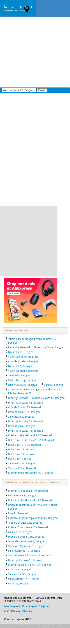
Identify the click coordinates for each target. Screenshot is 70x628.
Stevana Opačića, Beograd (22, 574)
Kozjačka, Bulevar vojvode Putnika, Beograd (33, 518)
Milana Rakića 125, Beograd (23, 578)
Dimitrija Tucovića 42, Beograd (25, 402)
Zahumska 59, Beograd (21, 416)
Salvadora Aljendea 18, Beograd (26, 546)
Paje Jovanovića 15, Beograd (24, 550)
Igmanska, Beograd (19, 347)
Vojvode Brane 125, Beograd (24, 407)
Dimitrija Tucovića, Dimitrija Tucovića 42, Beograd (36, 398)
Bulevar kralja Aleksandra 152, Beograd (30, 472)
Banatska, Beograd (18, 583)
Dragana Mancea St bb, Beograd (26, 536)
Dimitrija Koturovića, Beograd (25, 560)
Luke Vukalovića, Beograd (22, 384)
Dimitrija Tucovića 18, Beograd (25, 430)
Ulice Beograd (29, 606)
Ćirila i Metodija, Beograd (22, 380)
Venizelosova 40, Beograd (22, 495)
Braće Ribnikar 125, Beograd (24, 412)
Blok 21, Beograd (18, 513)
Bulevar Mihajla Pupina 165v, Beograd (30, 564)
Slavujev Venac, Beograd (22, 468)
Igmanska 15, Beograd (20, 352)
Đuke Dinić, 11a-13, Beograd (24, 444)
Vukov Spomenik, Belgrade (23, 356)
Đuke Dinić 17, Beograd (21, 449)
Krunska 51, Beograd (20, 569)
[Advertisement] (35, 52)
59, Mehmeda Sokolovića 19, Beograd (29, 555)
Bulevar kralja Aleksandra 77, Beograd (30, 435)
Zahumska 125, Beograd (22, 463)
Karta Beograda (12, 606)
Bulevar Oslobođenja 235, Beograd (28, 527)
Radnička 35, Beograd (20, 532)
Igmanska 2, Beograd (20, 366)
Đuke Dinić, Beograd (19, 458)
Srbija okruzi (45, 606)
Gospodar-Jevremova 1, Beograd (26, 541)
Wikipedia (27, 611)
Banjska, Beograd (54, 384)
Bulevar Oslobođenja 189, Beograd (28, 490)
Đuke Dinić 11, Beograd (21, 454)
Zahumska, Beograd (19, 375)
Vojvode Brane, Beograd (50, 347)
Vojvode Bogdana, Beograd (23, 361)
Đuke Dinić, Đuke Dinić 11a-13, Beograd (31, 440)
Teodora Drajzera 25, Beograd (25, 522)
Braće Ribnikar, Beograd (22, 426)
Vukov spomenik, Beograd (23, 370)
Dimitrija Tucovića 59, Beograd (25, 421)
